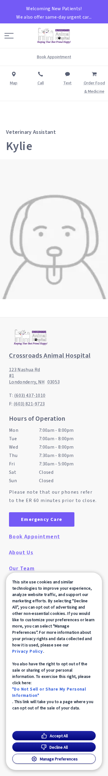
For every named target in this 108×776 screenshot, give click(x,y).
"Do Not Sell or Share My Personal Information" (49, 692)
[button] (9, 35)
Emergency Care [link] (41, 519)
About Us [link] (21, 552)
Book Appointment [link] (34, 537)
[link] (54, 36)
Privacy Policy (27, 651)
